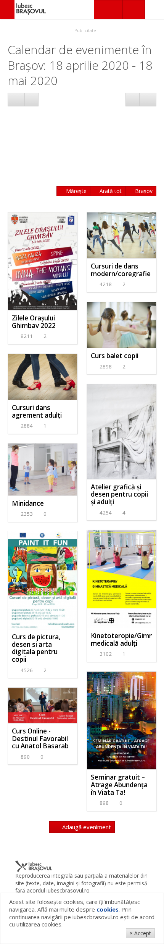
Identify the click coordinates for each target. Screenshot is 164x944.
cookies (107, 909)
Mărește (75, 191)
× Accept (140, 933)
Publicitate (84, 30)
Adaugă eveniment (86, 827)
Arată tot (110, 191)
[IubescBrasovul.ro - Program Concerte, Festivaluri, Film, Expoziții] (7, 9)
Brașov (143, 191)
